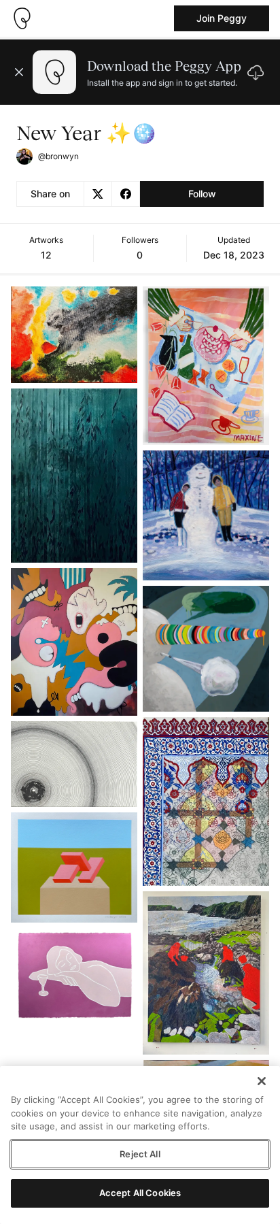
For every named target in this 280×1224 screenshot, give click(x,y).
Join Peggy (221, 18)
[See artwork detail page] (74, 334)
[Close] (262, 1081)
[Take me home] (22, 18)
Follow (202, 193)
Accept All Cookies (140, 1192)
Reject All (140, 1153)
